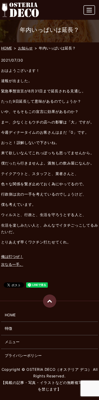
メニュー (12, 341)
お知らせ (25, 48)
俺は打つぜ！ (12, 256)
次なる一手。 (12, 264)
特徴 (8, 328)
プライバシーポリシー (23, 355)
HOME (6, 48)
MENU (89, 10)
